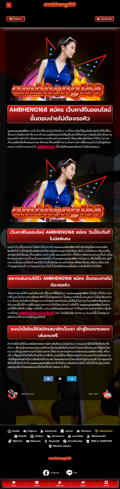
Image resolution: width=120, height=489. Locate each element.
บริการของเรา (57, 436)
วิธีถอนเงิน (35, 441)
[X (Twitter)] (60, 378)
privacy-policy (62, 446)
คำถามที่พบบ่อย (75, 441)
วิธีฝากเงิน (18, 441)
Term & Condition (101, 441)
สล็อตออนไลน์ (106, 431)
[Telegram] (72, 378)
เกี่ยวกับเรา (86, 431)
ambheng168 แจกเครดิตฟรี (36, 313)
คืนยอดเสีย (54, 441)
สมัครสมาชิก (106, 19)
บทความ (69, 431)
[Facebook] (48, 378)
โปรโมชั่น (22, 436)
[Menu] (9, 5)
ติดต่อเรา (39, 436)
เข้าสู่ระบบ (17, 19)
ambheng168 (46, 146)
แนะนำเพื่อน (77, 436)
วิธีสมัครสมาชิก (98, 436)
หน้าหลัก (16, 431)
